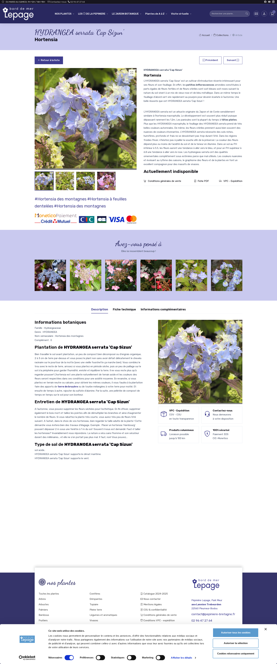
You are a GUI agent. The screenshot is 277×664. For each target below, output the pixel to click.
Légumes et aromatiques (103, 615)
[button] (264, 13)
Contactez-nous (58, 2)
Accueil (205, 35)
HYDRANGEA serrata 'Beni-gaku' (50, 272)
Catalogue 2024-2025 (155, 593)
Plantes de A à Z (154, 13)
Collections (222, 35)
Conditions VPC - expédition (159, 620)
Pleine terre (96, 609)
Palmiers (43, 609)
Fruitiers (43, 620)
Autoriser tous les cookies (235, 632)
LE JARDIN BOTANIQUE (125, 13)
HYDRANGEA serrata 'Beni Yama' (156, 272)
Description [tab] (99, 309)
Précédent (211, 60)
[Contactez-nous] (256, 13)
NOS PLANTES (63, 13)
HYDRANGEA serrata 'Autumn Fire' (120, 272)
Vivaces (94, 620)
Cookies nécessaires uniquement (235, 653)
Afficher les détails (181, 657)
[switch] (100, 657)
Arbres (42, 599)
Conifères (95, 593)
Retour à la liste (50, 60)
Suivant (232, 60)
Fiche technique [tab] (124, 309)
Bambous (44, 615)
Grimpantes (96, 599)
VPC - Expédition (232, 181)
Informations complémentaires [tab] (163, 309)
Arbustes (44, 604)
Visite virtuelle (180, 13)
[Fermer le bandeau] (265, 629)
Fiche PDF (203, 181)
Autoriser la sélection (236, 643)
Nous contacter (152, 599)
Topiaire (94, 604)
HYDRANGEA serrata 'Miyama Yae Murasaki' (191, 272)
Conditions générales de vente (164, 181)
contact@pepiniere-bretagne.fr (213, 614)
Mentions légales (152, 604)
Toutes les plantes (49, 593)
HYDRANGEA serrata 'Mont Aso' (86, 272)
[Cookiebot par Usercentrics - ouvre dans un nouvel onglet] (27, 657)
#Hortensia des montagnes (61, 199)
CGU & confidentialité (155, 609)
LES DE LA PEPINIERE (91, 13)
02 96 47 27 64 (77, 2)
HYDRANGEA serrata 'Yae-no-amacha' (226, 272)
